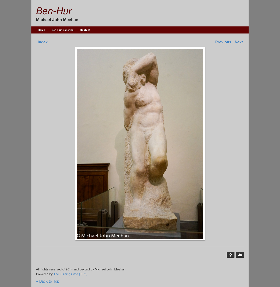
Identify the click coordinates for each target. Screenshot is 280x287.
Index (43, 42)
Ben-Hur (54, 10)
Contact (85, 30)
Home (41, 30)
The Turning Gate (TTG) (70, 274)
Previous (223, 42)
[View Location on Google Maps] (231, 255)
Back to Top (48, 281)
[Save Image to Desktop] (240, 255)
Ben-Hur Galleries (62, 30)
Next (239, 42)
